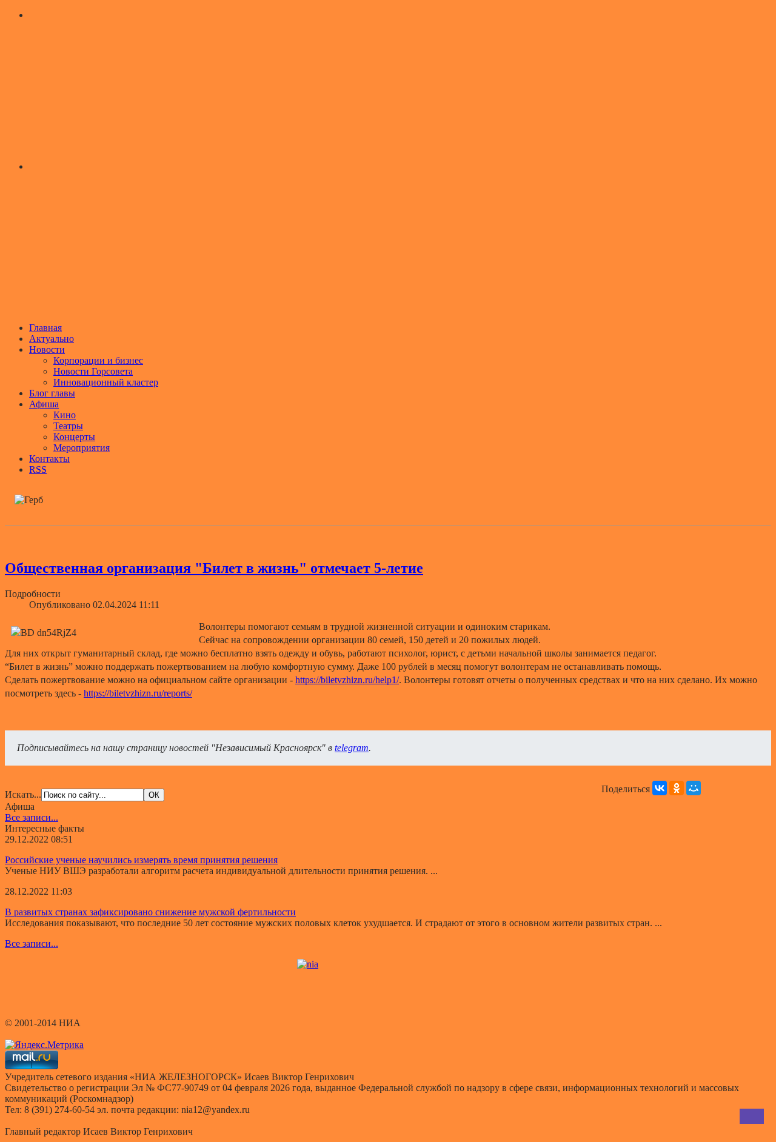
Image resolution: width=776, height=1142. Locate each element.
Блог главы (52, 393)
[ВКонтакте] (659, 788)
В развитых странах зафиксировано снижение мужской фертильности (150, 912)
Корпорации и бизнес (98, 360)
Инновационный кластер (105, 382)
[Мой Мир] (693, 788)
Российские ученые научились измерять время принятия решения (141, 860)
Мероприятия (81, 447)
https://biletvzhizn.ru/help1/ (347, 680)
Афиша (44, 404)
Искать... (23, 794)
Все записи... (31, 817)
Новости (47, 349)
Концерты (74, 437)
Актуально (51, 338)
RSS (38, 469)
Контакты (49, 458)
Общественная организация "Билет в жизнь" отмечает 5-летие (214, 568)
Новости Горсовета (93, 371)
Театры (68, 426)
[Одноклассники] (676, 788)
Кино (64, 415)
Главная (45, 327)
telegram (352, 748)
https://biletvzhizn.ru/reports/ (138, 693)
